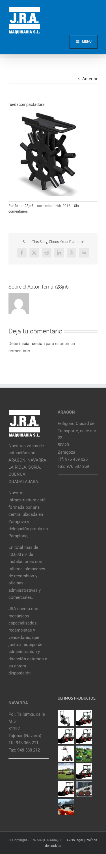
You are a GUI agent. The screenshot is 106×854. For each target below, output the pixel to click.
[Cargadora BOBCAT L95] (84, 718)
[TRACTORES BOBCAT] (66, 771)
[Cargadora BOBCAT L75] (84, 736)
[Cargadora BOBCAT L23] (66, 789)
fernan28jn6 (24, 206)
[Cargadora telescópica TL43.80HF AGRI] (66, 807)
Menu (87, 41)
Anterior (90, 78)
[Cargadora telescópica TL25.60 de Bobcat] (66, 754)
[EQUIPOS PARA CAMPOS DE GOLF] (84, 754)
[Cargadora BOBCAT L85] (66, 736)
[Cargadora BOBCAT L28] (84, 771)
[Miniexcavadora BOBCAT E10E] (66, 718)
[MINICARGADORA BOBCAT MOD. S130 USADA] (84, 789)
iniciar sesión (32, 343)
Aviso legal (74, 840)
